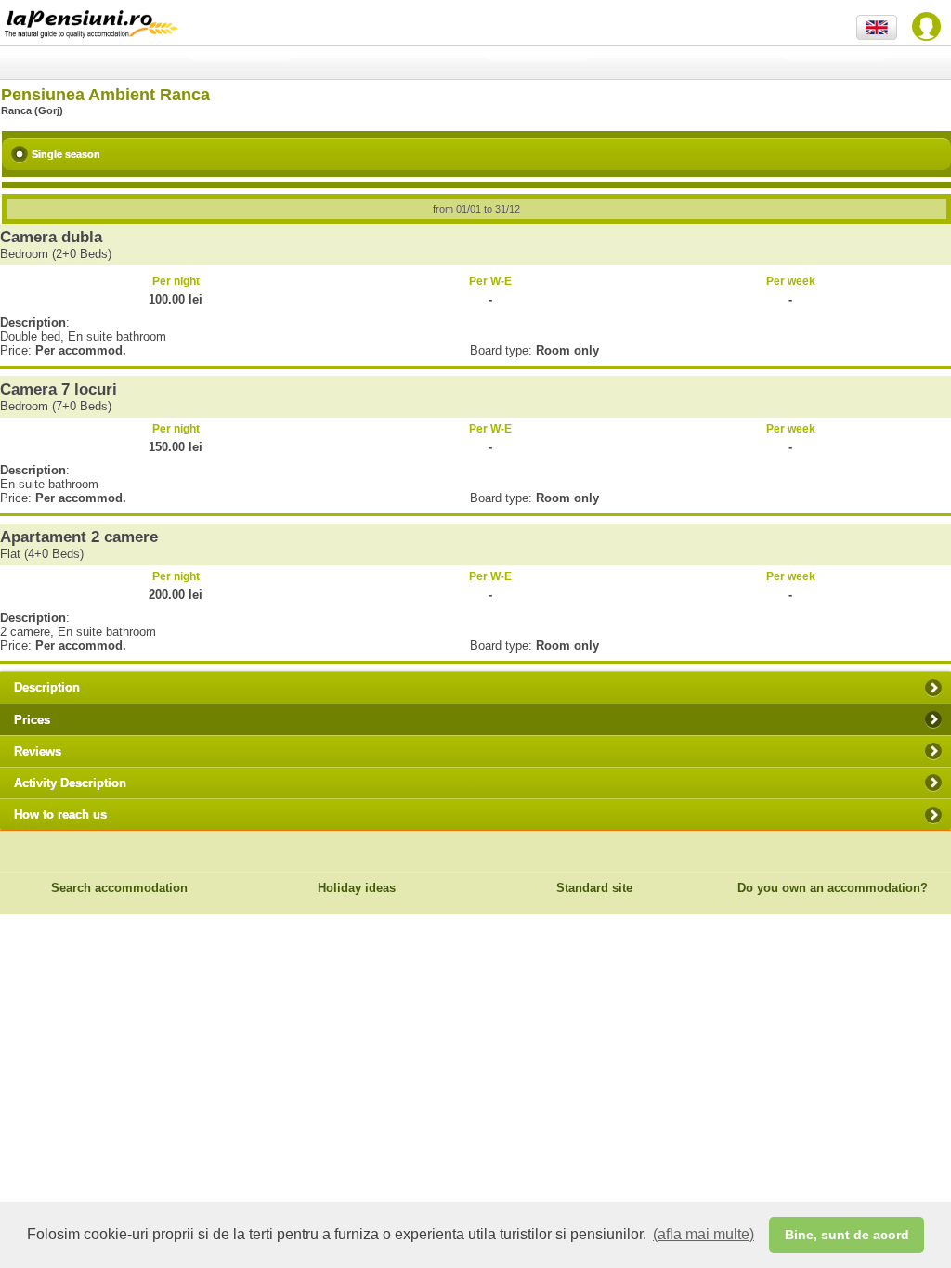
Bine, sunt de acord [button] (847, 1234)
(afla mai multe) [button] (703, 1234)
